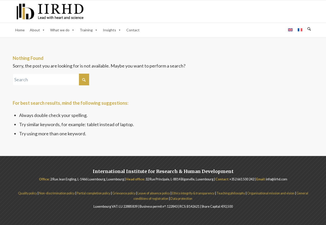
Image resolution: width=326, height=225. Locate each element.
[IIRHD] (50, 11)
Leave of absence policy (154, 193)
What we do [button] (60, 30)
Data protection (181, 199)
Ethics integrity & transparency (193, 193)
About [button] (35, 30)
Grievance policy (124, 193)
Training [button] (86, 30)
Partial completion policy (93, 193)
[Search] (309, 29)
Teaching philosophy (230, 193)
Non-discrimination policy (57, 193)
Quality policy (27, 193)
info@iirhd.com (276, 179)
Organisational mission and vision (270, 193)
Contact (133, 30)
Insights (109, 30)
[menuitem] (309, 29)
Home (20, 30)
